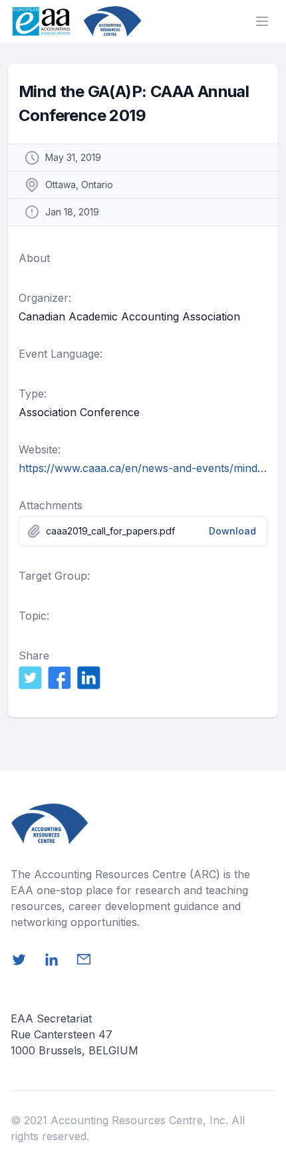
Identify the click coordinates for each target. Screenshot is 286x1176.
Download (232, 530)
